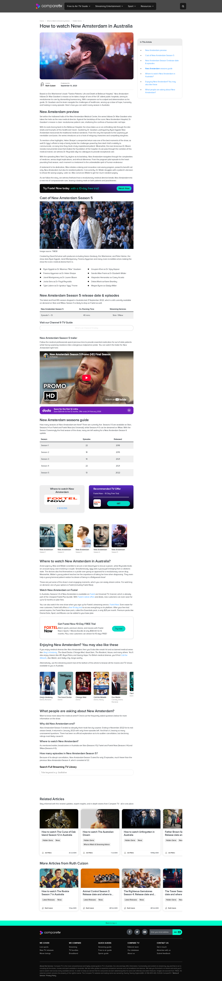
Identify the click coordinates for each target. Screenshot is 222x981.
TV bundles (73, 950)
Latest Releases (49, 900)
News (58, 840)
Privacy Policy (51, 975)
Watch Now (124, 188)
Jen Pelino (48, 853)
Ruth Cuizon (50, 86)
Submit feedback (163, 953)
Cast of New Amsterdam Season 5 (159, 55)
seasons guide (158, 68)
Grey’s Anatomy (50, 652)
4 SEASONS (62, 508)
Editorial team (133, 947)
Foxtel (92, 594)
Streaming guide (104, 947)
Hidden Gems (77, 21)
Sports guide (103, 953)
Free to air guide (105, 950)
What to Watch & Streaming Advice (58, 21)
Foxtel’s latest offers (86, 597)
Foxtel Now (114, 604)
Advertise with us (164, 950)
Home (42, 21)
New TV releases (47, 950)
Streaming (73, 947)
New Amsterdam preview (156, 50)
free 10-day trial (75, 607)
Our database (133, 950)
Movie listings (45, 953)
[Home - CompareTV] (49, 6)
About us (131, 953)
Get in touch (162, 947)
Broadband (73, 953)
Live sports (44, 947)
